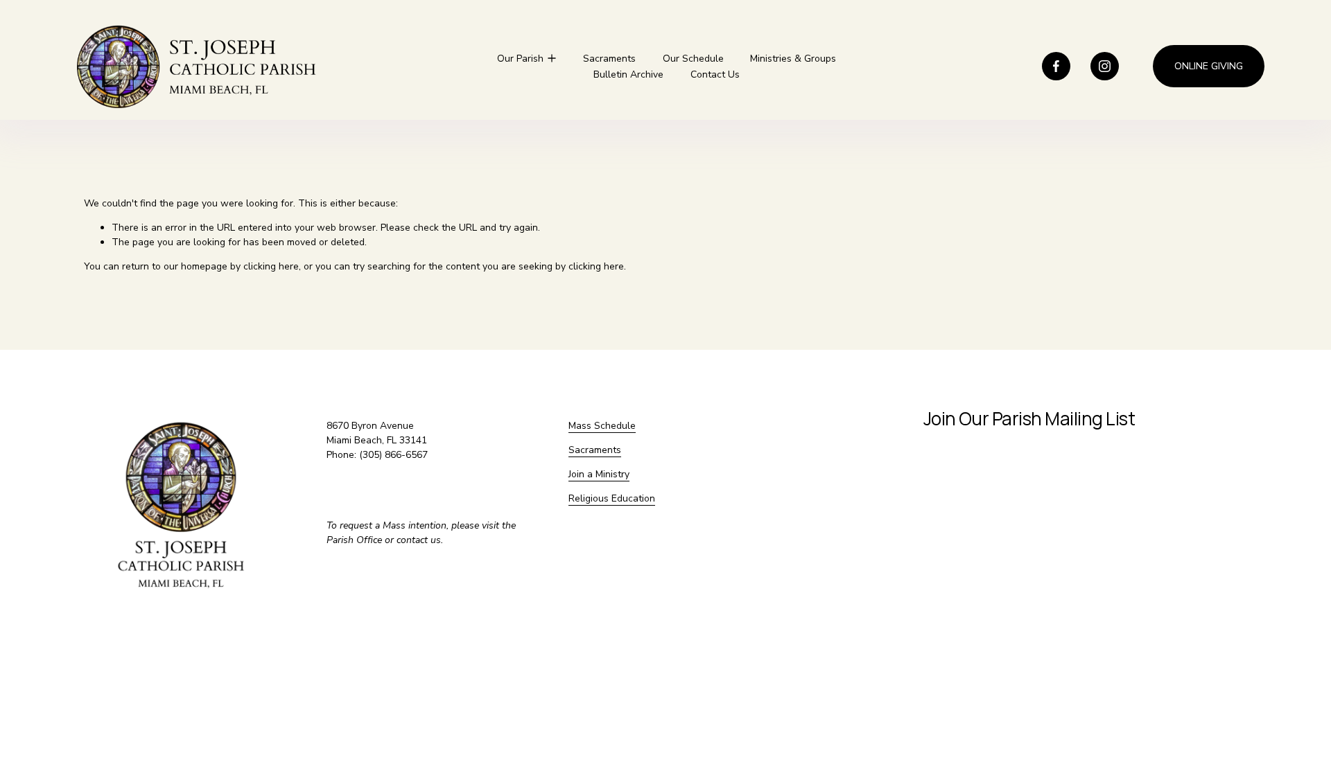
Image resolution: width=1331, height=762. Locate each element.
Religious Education (611, 498)
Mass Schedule (602, 425)
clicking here (271, 266)
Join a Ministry (598, 474)
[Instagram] (1104, 66)
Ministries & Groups (793, 58)
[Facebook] (1056, 66)
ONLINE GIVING (1208, 66)
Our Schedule (693, 58)
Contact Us (715, 74)
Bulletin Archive (628, 74)
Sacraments (609, 58)
